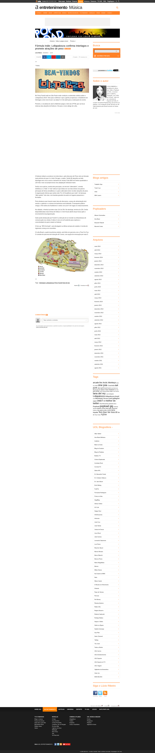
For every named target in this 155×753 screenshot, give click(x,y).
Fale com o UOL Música (96, 705)
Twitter (100, 696)
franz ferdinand (109, 389)
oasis (95, 401)
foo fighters (102, 389)
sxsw (109, 410)
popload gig (106, 406)
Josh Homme (116, 391)
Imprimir (76, 285)
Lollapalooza (50, 283)
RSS (61, 744)
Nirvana (105, 398)
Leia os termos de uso (41, 327)
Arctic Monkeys (109, 382)
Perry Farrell (58, 283)
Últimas (39, 13)
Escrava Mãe (55, 726)
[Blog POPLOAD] (77, 33)
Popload (96, 406)
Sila (53, 733)
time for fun (66, 283)
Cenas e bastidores (75, 724)
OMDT (100, 401)
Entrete (80, 1)
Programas (90, 721)
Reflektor (95, 410)
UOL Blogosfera (102, 427)
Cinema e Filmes (75, 717)
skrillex (105, 410)
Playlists (89, 722)
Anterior (52, 41)
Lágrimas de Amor (56, 728)
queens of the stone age (104, 408)
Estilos (89, 719)
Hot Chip (116, 389)
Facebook (95, 696)
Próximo (73, 41)
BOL (104, 1)
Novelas (92, 13)
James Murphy (103, 391)
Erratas (106, 705)
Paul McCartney (104, 403)
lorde (94, 398)
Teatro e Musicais (73, 13)
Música (75, 7)
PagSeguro (110, 1)
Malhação (54, 730)
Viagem (103, 13)
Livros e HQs (57, 13)
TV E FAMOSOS (39, 717)
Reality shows (38, 726)
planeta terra (112, 403)
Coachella (111, 385)
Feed (105, 696)
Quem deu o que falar (40, 722)
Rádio (98, 13)
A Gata (54, 719)
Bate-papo (62, 1)
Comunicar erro (83, 285)
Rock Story (55, 731)
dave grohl (101, 388)
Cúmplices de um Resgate (59, 724)
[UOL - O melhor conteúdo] (38, 1)
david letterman (114, 388)
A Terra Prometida (56, 722)
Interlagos (42, 283)
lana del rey (99, 393)
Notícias (68, 1)
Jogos (50, 13)
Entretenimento (53, 7)
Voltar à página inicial (62, 41)
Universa (87, 1)
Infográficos (73, 719)
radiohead (114, 408)
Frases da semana (39, 721)
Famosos (93, 1)
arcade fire (97, 382)
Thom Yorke (98, 414)
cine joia (102, 385)
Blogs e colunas (39, 719)
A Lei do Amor (55, 721)
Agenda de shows (91, 724)
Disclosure (95, 389)
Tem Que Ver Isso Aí (107, 412)
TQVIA (104, 414)
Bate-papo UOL (104, 709)
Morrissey (99, 398)
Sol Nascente (55, 735)
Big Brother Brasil (39, 724)
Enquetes (72, 722)
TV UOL (99, 1)
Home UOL (38, 709)
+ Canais (109, 13)
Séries (36, 728)
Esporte (74, 1)
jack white (96, 391)
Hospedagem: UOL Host (116, 751)
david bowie (107, 388)
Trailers (71, 721)
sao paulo (100, 410)
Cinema (45, 13)
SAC (55, 1)
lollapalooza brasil (112, 396)
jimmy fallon (109, 391)
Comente (68, 48)
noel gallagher (114, 398)
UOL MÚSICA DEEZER (93, 717)
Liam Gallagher (110, 394)
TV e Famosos (83, 13)
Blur (96, 385)
